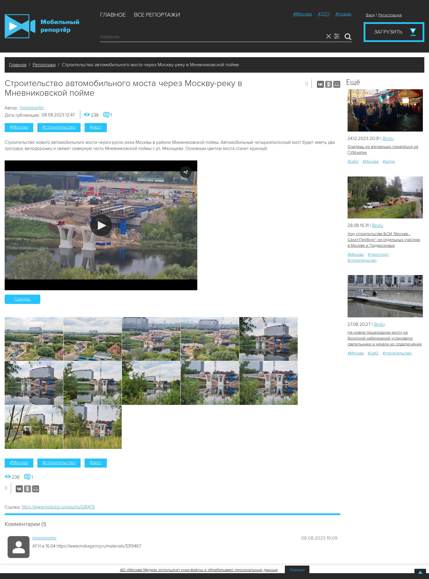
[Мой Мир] (336, 84)
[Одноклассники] (328, 84)
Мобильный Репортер (42, 26)
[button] (101, 225)
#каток (389, 161)
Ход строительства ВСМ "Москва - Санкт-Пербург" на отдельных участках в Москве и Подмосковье (384, 239)
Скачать (22, 299)
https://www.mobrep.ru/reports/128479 (58, 507)
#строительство (59, 127)
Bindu (388, 138)
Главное (113, 14)
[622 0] (385, 110)
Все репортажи (157, 14)
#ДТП (323, 14)
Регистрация (390, 15)
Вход (370, 15)
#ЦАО (353, 161)
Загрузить (388, 32)
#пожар (343, 14)
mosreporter (32, 107)
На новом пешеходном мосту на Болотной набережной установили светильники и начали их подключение (385, 338)
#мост (96, 127)
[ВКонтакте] (320, 84)
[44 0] (385, 296)
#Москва (302, 14)
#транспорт (378, 254)
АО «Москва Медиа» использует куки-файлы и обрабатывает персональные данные (199, 569)
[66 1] (385, 197)
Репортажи (44, 65)
